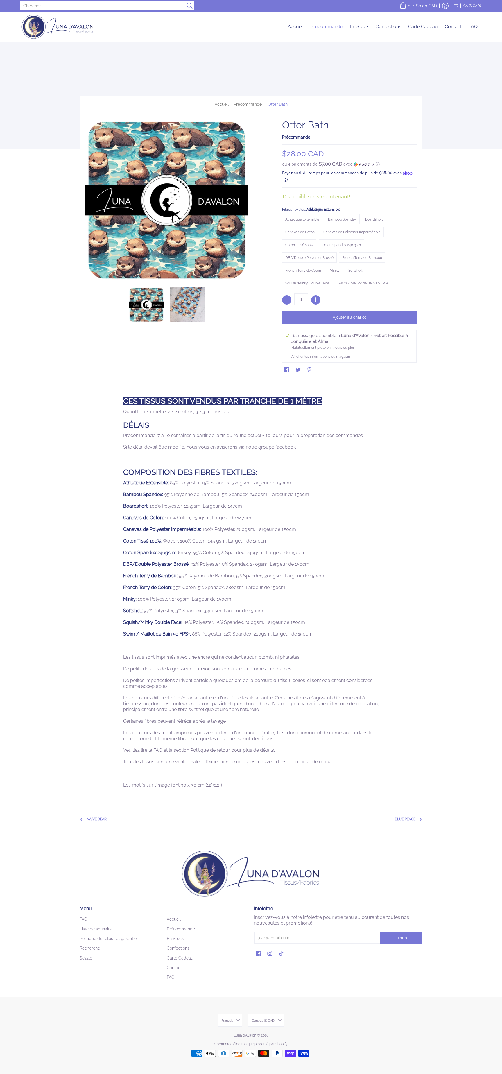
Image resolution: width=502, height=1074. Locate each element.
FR (456, 6)
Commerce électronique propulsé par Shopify (251, 1044)
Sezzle (86, 958)
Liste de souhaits (96, 929)
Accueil (222, 104)
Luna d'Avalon (245, 1035)
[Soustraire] (286, 300)
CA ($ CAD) (472, 6)
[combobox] (102, 5)
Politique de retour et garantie (108, 938)
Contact (174, 967)
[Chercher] (189, 5)
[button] (418, 6)
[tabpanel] (251, 588)
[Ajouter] (315, 300)
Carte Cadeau (180, 958)
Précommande (296, 137)
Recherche (90, 948)
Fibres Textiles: (311, 209)
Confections (178, 948)
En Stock (175, 938)
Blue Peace (405, 819)
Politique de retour (210, 750)
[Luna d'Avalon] (57, 27)
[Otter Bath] (146, 304)
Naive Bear (97, 819)
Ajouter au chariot (349, 317)
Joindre (401, 937)
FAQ (157, 750)
